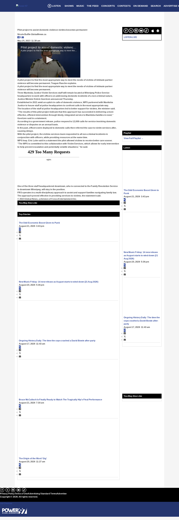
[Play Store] (158, 30)
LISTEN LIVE (130, 37)
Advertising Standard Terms (42, 493)
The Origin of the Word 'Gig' (33, 458)
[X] (131, 30)
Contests (124, 6)
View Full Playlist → (133, 138)
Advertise (62, 493)
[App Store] (152, 30)
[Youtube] (141, 30)
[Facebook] (126, 30)
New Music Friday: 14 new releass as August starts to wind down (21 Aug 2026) (58, 282)
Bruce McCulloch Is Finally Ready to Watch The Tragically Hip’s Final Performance (60, 399)
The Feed (93, 6)
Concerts (108, 6)
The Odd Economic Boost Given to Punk (39, 223)
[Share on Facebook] (18, 37)
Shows (69, 6)
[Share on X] (21, 37)
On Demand (140, 6)
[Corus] (1, 499)
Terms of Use (21, 493)
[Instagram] (136, 30)
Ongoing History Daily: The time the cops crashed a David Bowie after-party (57, 340)
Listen (56, 6)
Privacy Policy (7, 493)
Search (156, 6)
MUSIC (80, 6)
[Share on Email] (23, 37)
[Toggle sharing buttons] (20, 229)
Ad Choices (6, 503)
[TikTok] (146, 30)
